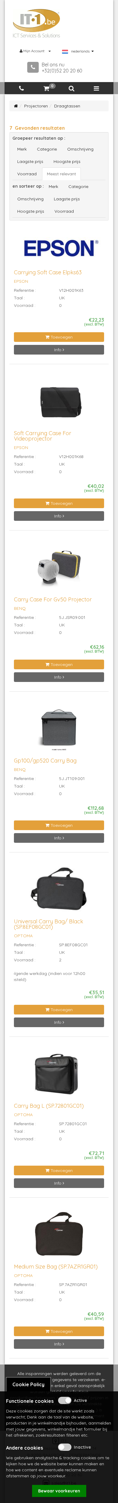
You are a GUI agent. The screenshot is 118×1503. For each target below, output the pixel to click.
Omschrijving (80, 149)
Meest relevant (61, 174)
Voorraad (27, 174)
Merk (22, 149)
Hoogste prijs (67, 161)
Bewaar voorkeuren (59, 1491)
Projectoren (36, 106)
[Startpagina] (16, 106)
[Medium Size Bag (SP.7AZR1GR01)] (59, 1236)
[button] (71, 88)
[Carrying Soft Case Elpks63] (59, 250)
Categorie (47, 149)
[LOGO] (36, 23)
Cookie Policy (28, 1384)
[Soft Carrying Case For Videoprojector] (58, 403)
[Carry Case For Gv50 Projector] (59, 569)
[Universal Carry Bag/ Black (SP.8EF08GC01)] (59, 891)
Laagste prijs (30, 161)
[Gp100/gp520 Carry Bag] (59, 730)
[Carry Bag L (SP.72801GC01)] (59, 1075)
